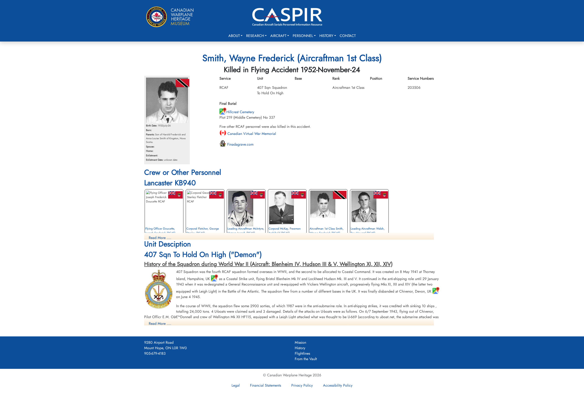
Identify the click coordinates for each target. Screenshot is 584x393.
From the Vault (306, 359)
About (234, 35)
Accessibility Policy (337, 385)
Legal (236, 385)
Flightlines (302, 353)
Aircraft (278, 35)
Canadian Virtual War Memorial (251, 133)
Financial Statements (265, 385)
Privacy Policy (302, 385)
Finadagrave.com (239, 144)
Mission (300, 342)
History (326, 35)
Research (255, 35)
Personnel (303, 35)
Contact (348, 35)
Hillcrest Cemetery (240, 112)
